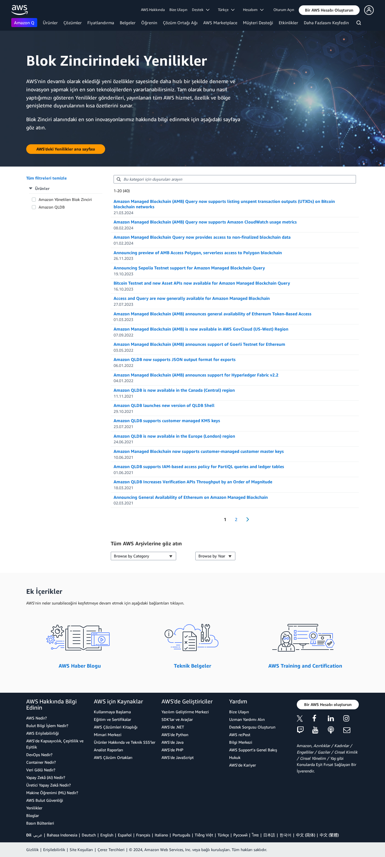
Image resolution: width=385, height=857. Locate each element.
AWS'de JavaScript (177, 757)
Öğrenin (149, 22)
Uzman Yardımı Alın (247, 719)
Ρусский (240, 834)
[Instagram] (351, 719)
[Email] (351, 730)
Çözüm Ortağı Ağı (180, 22)
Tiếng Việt (204, 834)
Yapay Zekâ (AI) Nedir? (45, 777)
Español (125, 834)
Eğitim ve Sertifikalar (112, 719)
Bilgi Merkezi (240, 742)
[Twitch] (304, 730)
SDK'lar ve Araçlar (177, 719)
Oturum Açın (283, 9)
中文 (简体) (305, 834)
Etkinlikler (288, 22)
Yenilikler (34, 807)
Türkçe (223, 834)
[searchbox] (235, 179)
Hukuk (234, 757)
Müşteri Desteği (258, 22)
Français (143, 834)
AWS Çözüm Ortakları (113, 757)
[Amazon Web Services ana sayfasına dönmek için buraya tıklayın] (19, 10)
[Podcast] (335, 730)
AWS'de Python (174, 734)
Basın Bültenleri (40, 823)
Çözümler (72, 22)
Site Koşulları (81, 849)
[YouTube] (320, 730)
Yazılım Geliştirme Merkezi (185, 711)
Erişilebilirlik (54, 849)
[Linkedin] (335, 719)
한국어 (285, 834)
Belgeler (128, 22)
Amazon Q (24, 22)
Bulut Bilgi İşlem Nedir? (47, 725)
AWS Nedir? (36, 718)
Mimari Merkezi (107, 734)
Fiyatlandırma (100, 22)
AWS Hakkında (153, 9)
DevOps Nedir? (39, 754)
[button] (329, 10)
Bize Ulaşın (178, 9)
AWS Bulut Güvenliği (44, 800)
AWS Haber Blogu (80, 666)
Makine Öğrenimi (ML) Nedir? (52, 792)
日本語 (269, 834)
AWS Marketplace (220, 22)
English (106, 834)
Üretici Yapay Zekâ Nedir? (48, 785)
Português (181, 834)
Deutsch (89, 834)
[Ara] (359, 23)
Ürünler (50, 22)
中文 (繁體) (329, 834)
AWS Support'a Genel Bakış (253, 749)
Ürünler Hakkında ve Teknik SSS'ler (124, 742)
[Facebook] (320, 719)
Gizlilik (32, 849)
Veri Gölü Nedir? (40, 769)
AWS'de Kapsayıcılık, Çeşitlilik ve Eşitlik (54, 743)
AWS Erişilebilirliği (42, 733)
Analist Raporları (108, 749)
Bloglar (32, 815)
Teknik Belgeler (192, 666)
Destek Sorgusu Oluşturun (252, 727)
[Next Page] (246, 519)
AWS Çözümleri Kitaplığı (116, 727)
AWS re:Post (239, 734)
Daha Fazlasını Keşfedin (326, 22)
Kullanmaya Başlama (112, 711)
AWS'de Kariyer (242, 765)
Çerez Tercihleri (111, 849)
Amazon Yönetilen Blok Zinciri (65, 199)
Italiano (161, 834)
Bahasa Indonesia (62, 834)
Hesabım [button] (251, 9)
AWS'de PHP (172, 749)
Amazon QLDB (52, 207)
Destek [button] (199, 9)
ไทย (255, 834)
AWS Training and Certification (305, 666)
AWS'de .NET (172, 727)
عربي (37, 834)
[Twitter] (304, 719)
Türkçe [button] (224, 9)
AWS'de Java (172, 742)
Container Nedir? (41, 762)
